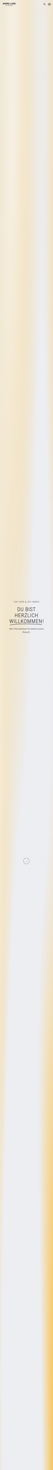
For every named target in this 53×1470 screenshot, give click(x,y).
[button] (49, 4)
